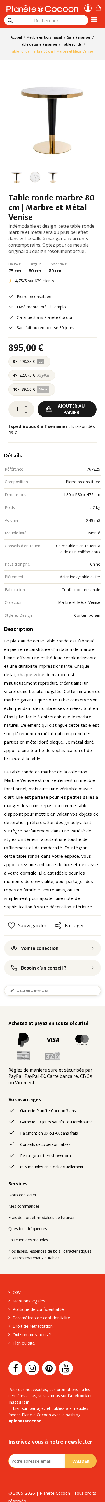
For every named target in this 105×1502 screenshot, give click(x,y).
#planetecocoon (24, 1421)
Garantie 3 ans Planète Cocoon (45, 317)
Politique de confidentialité (38, 1309)
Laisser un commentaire (32, 991)
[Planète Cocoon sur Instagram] (32, 1368)
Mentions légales (29, 1301)
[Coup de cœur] (11, 925)
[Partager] (58, 925)
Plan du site (24, 1343)
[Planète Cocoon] (42, 7)
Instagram (19, 1402)
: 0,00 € (98, 7)
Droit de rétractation (33, 1326)
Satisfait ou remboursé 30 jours (45, 327)
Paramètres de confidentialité (41, 1317)
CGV (17, 1292)
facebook (77, 1395)
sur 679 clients (34, 280)
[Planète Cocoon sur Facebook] (15, 1368)
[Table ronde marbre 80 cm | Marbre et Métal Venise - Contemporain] (17, 178)
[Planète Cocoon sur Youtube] (66, 1368)
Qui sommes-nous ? (32, 1334)
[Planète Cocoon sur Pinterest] (49, 1368)
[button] (98, 7)
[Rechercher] (10, 20)
